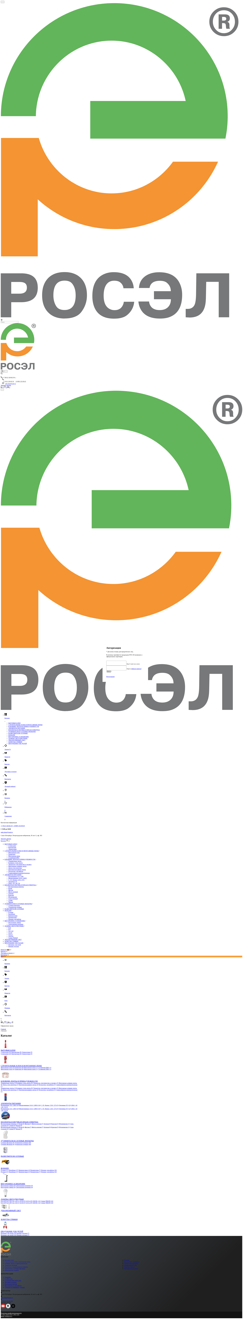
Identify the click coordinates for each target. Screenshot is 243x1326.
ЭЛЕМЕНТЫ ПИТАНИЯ (16, 728)
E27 (9, 929)
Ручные (10, 912)
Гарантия (8, 1277)
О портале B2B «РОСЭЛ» (13, 1280)
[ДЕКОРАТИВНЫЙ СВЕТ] (5, 1208)
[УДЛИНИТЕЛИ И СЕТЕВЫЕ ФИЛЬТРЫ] (5, 1139)
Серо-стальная (13, 898)
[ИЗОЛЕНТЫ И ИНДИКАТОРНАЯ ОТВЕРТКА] (5, 1120)
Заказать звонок (6, 385)
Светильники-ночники (15, 924)
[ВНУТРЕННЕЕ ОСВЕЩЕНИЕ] (5, 1182)
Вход (2, 956)
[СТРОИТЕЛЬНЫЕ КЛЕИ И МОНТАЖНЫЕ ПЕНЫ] (5, 1064)
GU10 (10, 933)
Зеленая (10, 893)
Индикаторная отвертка (16, 887)
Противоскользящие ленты (17, 869)
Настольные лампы (14, 922)
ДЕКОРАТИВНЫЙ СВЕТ (16, 740)
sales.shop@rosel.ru (10, 383)
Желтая (10, 890)
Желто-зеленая (13, 892)
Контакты (4, 955)
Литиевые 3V (12, 881)
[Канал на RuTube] (8, 1308)
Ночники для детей (14, 945)
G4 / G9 (10, 931)
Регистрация (110, 676)
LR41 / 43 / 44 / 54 (14, 883)
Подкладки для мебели (15, 871)
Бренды (3, 951)
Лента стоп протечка (15, 868)
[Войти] (12, 1022)
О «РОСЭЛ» (9, 1279)
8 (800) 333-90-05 (20, 381)
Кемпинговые (12, 916)
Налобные (11, 914)
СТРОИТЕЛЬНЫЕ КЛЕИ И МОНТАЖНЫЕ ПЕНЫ (25, 725)
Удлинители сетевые (15, 907)
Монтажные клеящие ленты (17, 866)
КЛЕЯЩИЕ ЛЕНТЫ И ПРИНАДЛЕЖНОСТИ (23, 726)
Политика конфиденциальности (11, 1313)
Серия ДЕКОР (13, 938)
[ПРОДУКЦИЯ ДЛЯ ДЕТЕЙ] (5, 1229)
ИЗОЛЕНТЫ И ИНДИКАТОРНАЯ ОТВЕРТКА (24, 730)
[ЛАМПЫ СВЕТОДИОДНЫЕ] (5, 1197)
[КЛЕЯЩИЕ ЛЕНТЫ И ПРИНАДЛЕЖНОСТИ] (5, 1079)
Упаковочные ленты (14, 861)
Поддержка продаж (11, 1284)
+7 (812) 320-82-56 (8, 381)
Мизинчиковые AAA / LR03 (17, 878)
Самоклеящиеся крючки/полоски (19, 873)
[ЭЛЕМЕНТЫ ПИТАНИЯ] (5, 1101)
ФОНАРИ (11, 735)
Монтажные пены (14, 856)
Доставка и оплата (7, 953)
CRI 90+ (11, 936)
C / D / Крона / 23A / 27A (16, 880)
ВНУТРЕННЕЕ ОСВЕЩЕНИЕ (18, 737)
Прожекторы (12, 917)
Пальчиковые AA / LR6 (15, 876)
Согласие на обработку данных (15, 1287)
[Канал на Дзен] (13, 1308)
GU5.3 (10, 934)
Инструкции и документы (13, 1285)
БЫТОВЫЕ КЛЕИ (14, 723)
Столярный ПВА (13, 857)
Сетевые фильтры (14, 905)
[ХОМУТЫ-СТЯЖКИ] (5, 1217)
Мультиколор (12, 897)
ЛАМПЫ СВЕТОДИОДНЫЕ (17, 738)
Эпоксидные (12, 849)
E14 (9, 927)
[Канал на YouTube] (3, 1308)
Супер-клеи (12, 846)
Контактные (12, 847)
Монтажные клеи (14, 852)
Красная (11, 895)
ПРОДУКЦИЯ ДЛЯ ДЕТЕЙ (17, 743)
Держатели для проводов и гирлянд (20, 864)
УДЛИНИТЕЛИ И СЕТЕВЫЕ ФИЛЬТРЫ (22, 731)
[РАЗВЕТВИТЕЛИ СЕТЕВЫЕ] (5, 1154)
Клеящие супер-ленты (15, 863)
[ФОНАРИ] (5, 1166)
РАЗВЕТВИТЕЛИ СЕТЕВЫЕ (18, 733)
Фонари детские (13, 946)
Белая (10, 888)
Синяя (10, 900)
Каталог (3, 841)
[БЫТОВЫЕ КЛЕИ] (5, 1048)
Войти (108, 671)
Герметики (11, 854)
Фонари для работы (14, 919)
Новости (3, 949)
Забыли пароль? (136, 669)
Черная (10, 902)
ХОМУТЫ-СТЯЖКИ (15, 742)
